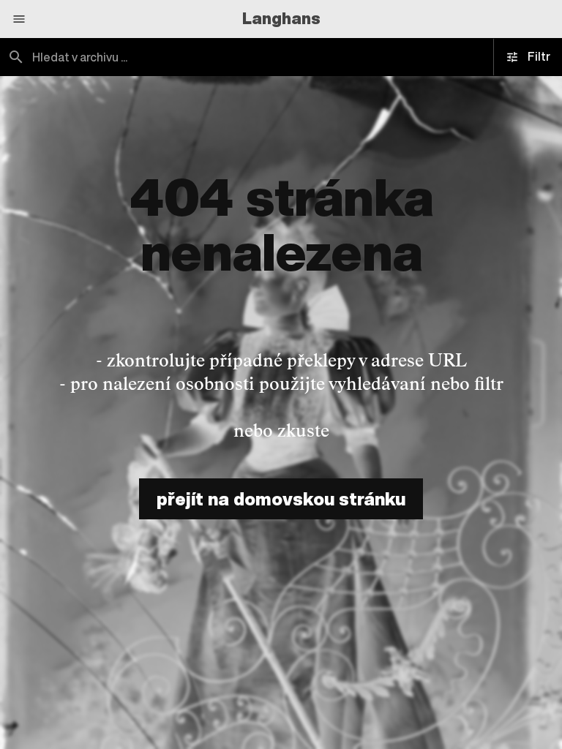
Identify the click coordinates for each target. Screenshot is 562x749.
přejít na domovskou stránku (281, 499)
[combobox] (140, 57)
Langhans (281, 18)
